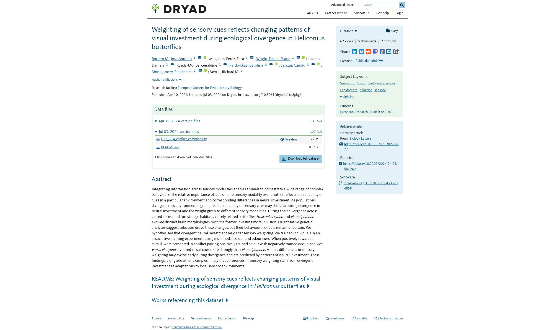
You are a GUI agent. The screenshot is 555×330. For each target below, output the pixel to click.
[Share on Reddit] (368, 52)
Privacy (156, 318)
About (311, 13)
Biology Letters (360, 138)
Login (399, 13)
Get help (382, 13)
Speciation (347, 83)
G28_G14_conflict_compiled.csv (184, 139)
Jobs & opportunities (390, 318)
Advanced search (343, 5)
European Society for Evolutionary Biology (210, 88)
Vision (361, 83)
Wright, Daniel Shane (273, 59)
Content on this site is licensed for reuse (197, 327)
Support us (362, 13)
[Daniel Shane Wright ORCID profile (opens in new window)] (303, 57)
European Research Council (359, 112)
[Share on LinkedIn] (354, 52)
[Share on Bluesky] (361, 52)
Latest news (336, 318)
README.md (170, 147)
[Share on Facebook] (382, 52)
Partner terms (227, 318)
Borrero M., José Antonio (172, 59)
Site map (248, 318)
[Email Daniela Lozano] (172, 64)
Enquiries (313, 318)
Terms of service (201, 318)
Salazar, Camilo (293, 65)
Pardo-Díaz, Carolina (246, 65)
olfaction (366, 90)
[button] (238, 121)
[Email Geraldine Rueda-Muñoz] (225, 64)
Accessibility (176, 318)
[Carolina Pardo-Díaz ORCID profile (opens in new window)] (276, 64)
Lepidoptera (348, 90)
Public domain (366, 61)
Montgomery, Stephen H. (172, 72)
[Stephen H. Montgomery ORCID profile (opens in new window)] (205, 71)
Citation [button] (347, 31)
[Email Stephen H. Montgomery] (200, 71)
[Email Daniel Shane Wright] (298, 57)
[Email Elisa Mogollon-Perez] (252, 57)
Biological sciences (381, 83)
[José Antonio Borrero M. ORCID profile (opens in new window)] (204, 57)
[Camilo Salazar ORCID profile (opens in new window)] (318, 64)
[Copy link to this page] (396, 52)
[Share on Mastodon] (375, 52)
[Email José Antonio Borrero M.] (199, 57)
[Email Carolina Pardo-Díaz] (271, 64)
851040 (387, 112)
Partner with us (336, 13)
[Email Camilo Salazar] (313, 64)
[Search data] (402, 5)
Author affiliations (165, 80)
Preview (291, 139)
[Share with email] (388, 52)
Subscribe (361, 318)
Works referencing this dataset (188, 300)
